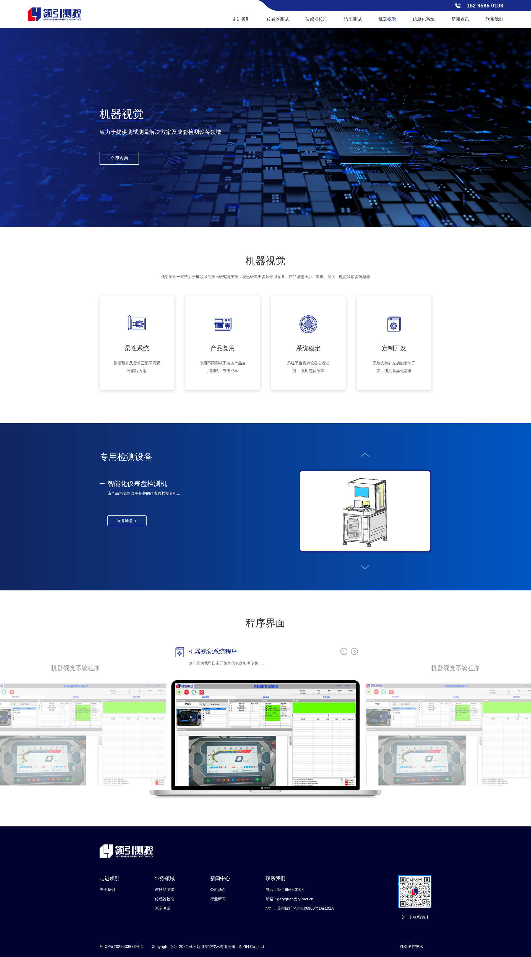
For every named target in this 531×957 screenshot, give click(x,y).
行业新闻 (218, 899)
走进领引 (241, 19)
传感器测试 (278, 19)
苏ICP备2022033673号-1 (121, 946)
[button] (365, 454)
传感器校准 (316, 19)
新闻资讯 (460, 19)
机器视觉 (387, 19)
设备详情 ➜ (127, 520)
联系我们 (494, 19)
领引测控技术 (411, 946)
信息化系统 (424, 19)
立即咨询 (119, 158)
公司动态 (218, 889)
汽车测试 (353, 19)
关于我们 (107, 889)
